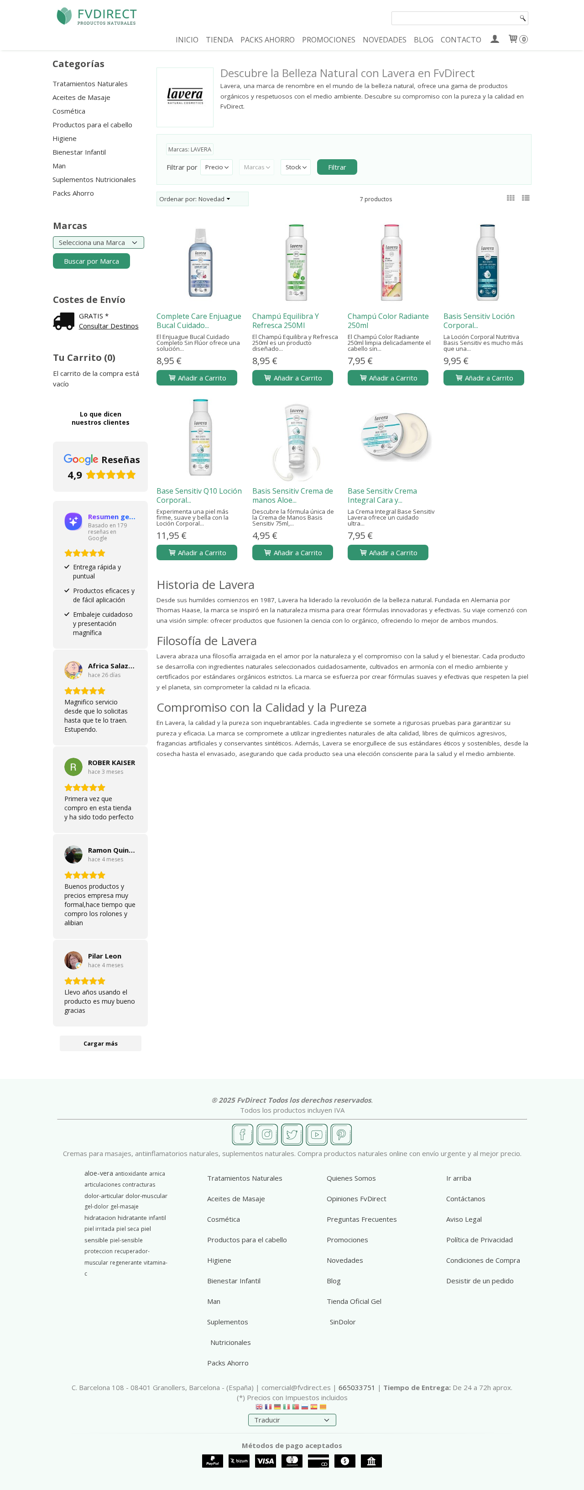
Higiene (64, 138)
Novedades (345, 1260)
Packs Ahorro (73, 193)
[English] (259, 1408)
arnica (157, 1173)
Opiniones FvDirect (356, 1198)
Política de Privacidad (479, 1239)
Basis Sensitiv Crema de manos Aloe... (292, 495)
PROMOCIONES (328, 40)
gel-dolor (96, 1206)
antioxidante (131, 1173)
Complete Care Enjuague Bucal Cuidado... (198, 320)
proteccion (98, 1251)
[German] (277, 1408)
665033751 (357, 1387)
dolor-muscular (146, 1196)
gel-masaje (124, 1206)
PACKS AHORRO (267, 40)
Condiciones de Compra (483, 1260)
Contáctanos (465, 1198)
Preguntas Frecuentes (362, 1219)
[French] (268, 1408)
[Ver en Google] (73, 670)
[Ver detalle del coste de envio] (65, 322)
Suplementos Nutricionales (94, 179)
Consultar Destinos (109, 325)
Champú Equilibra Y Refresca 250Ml (285, 320)
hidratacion (100, 1218)
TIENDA (219, 40)
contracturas (138, 1184)
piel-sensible (126, 1240)
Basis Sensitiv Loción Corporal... (479, 320)
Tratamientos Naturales (90, 83)
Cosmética (68, 110)
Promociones (347, 1239)
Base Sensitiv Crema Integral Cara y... (382, 495)
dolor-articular (104, 1196)
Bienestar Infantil (79, 151)
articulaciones (102, 1184)
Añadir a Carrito (201, 377)
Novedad (211, 199)
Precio (214, 167)
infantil (157, 1218)
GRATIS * (94, 315)
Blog (334, 1280)
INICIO (187, 40)
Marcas (254, 167)
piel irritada (99, 1229)
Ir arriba (458, 1178)
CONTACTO (461, 40)
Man (59, 165)
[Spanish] (314, 1408)
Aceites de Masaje (81, 97)
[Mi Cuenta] (494, 39)
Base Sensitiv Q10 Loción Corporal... (199, 495)
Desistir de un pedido (480, 1280)
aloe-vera (98, 1172)
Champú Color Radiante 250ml (388, 320)
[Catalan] (323, 1408)
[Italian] (286, 1408)
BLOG (423, 40)
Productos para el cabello (92, 124)
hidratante (132, 1218)
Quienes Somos (351, 1178)
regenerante (126, 1262)
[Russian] (304, 1408)
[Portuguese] (295, 1408)
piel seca (127, 1229)
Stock (293, 167)
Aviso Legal (464, 1219)
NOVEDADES (385, 40)
